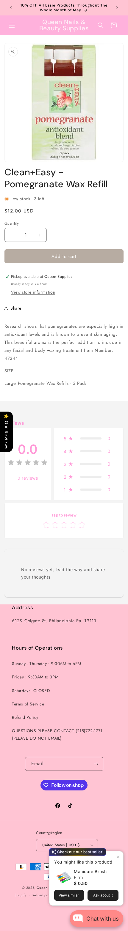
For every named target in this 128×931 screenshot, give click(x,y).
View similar (69, 895)
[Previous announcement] (11, 7)
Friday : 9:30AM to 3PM (35, 677)
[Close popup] (118, 856)
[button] (11, 25)
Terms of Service (28, 704)
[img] (27, 463)
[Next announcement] (117, 7)
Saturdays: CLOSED (31, 691)
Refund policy (43, 895)
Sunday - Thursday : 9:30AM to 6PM (46, 664)
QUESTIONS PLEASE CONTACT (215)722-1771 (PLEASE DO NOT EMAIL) (57, 734)
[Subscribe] (96, 764)
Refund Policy (25, 717)
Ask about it (103, 895)
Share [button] (15, 308)
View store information (33, 292)
